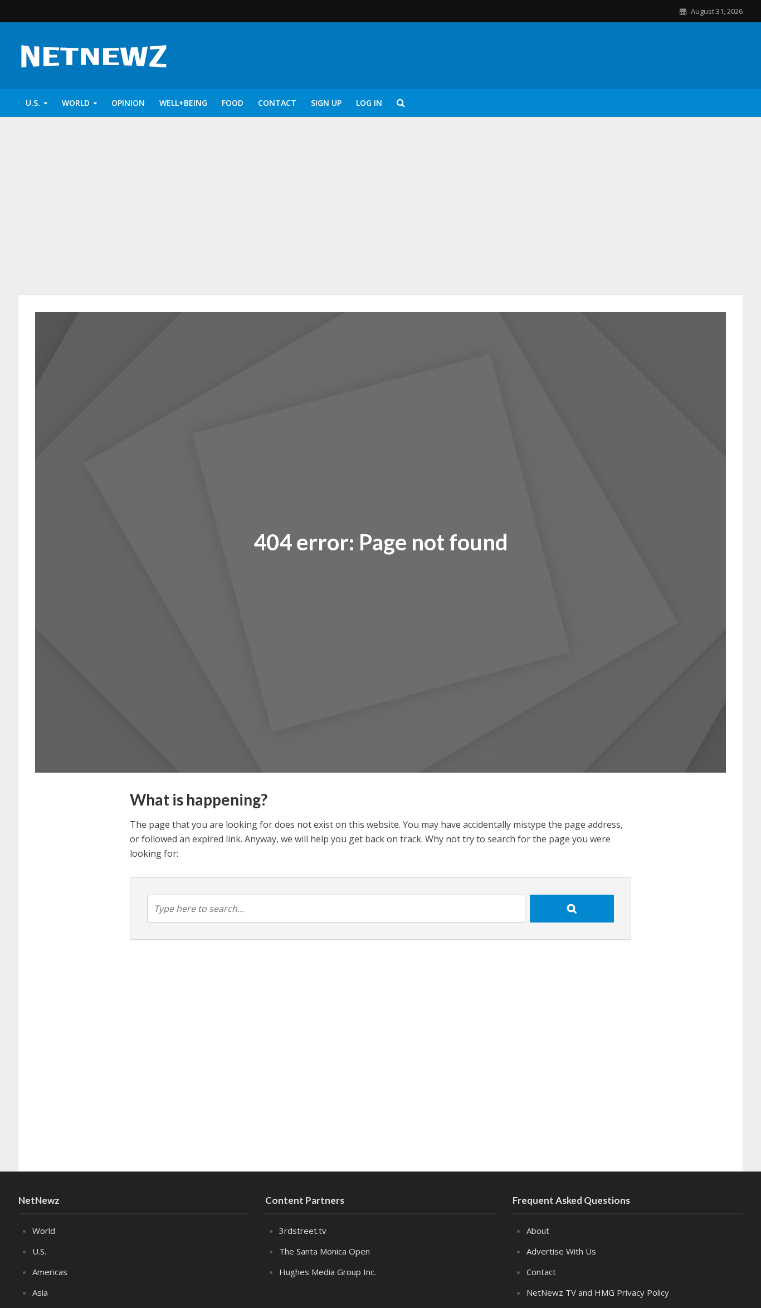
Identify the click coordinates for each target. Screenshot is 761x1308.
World (76, 102)
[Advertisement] (380, 206)
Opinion (128, 102)
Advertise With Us (561, 1251)
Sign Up (326, 102)
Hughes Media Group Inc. (327, 1271)
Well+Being (183, 102)
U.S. (33, 102)
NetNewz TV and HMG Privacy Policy (597, 1292)
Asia (40, 1292)
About (537, 1230)
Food (232, 102)
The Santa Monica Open (324, 1251)
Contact (277, 102)
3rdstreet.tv (302, 1230)
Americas (49, 1271)
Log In (369, 102)
